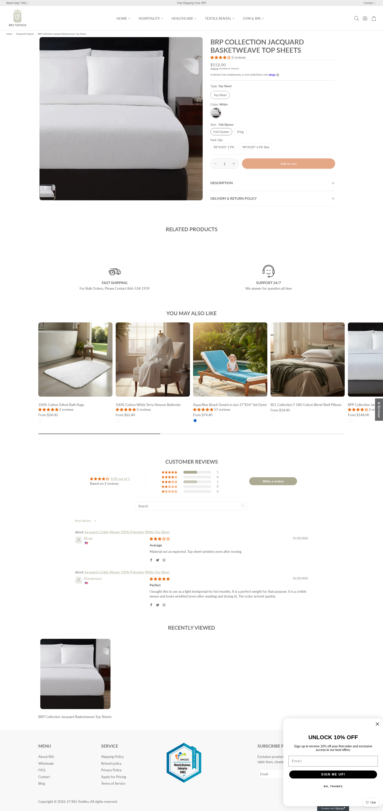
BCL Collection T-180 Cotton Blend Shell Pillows (305, 405)
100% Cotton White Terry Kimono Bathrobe (148, 405)
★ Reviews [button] (379, 409)
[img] (160, 539)
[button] (356, 18)
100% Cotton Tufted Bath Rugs (61, 405)
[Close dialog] (377, 724)
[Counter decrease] (215, 163)
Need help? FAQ (16, 3)
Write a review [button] (273, 481)
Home (9, 34)
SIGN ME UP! (333, 774)
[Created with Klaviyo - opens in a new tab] (333, 808)
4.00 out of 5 (120, 479)
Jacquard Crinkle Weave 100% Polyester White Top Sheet (127, 532)
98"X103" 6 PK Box (255, 147)
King (240, 131)
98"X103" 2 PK (223, 147)
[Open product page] (75, 359)
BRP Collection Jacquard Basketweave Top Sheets (75, 717)
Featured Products (25, 34)
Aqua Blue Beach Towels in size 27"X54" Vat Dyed (230, 405)
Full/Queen (221, 131)
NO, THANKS (333, 786)
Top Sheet (220, 95)
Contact (368, 3)
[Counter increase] (233, 163)
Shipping (214, 68)
